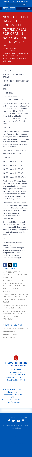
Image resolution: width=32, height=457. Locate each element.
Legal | (27, 425)
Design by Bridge (16, 428)
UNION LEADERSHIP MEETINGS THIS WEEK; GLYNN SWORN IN (16, 274)
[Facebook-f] (9, 420)
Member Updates (10, 334)
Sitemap (20, 425)
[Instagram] (23, 420)
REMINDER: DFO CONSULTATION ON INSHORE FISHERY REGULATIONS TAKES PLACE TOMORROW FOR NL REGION (16, 297)
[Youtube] (18, 420)
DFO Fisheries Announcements (15, 328)
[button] (5, 265)
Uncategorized (9, 337)
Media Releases (9, 331)
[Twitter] (13, 420)
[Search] (24, 4)
